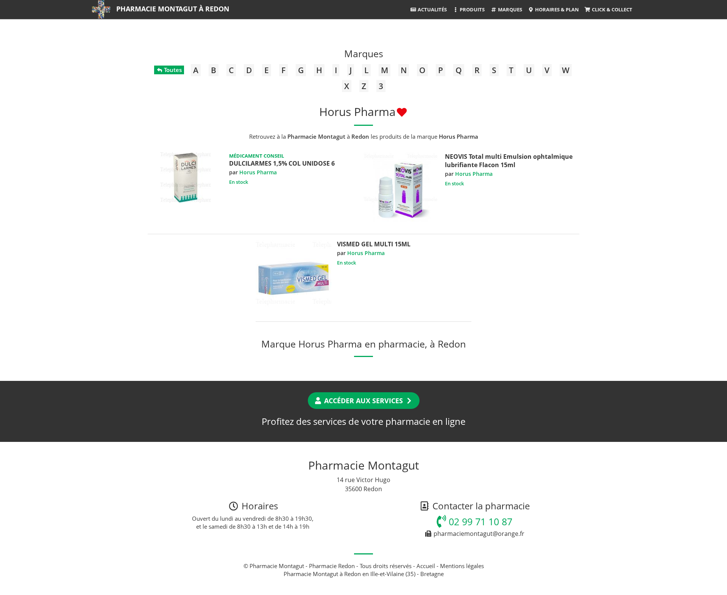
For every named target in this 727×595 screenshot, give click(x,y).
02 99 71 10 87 (479, 521)
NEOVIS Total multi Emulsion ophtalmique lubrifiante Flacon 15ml (509, 160)
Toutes (172, 70)
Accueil (426, 566)
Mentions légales (462, 566)
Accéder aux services (363, 400)
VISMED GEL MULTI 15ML (373, 244)
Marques (509, 9)
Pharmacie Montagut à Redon (172, 8)
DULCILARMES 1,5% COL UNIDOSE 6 (282, 163)
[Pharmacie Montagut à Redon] (101, 9)
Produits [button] (472, 9)
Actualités (432, 9)
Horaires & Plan (556, 9)
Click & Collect (611, 9)
